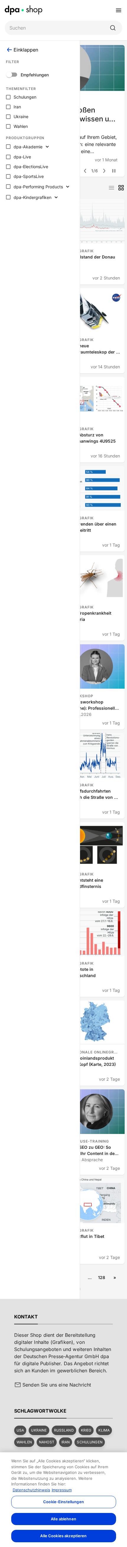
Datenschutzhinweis (31, 1489)
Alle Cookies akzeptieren (63, 1535)
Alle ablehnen (63, 1519)
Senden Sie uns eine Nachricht (56, 1385)
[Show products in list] (111, 187)
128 (101, 1277)
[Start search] (113, 28)
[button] (20, 1430)
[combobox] (58, 28)
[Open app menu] (118, 10)
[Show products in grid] (121, 187)
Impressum (62, 1489)
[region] (63, 1499)
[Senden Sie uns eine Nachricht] (17, 1384)
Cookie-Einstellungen (63, 1501)
